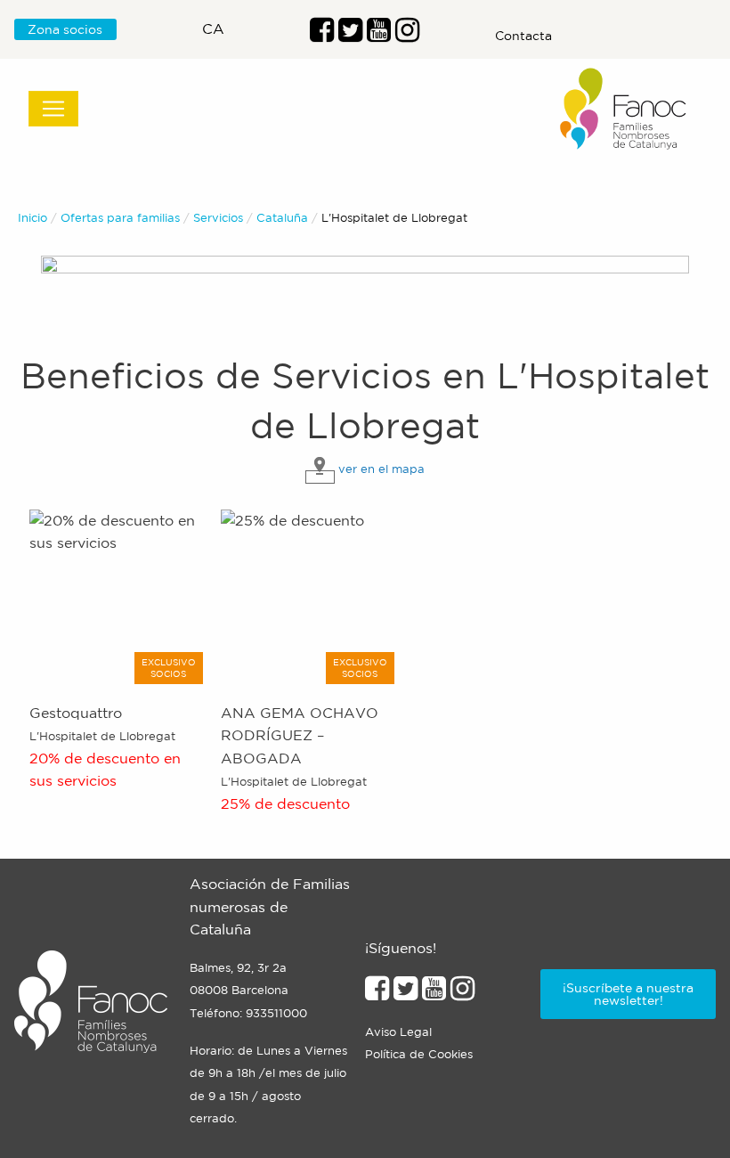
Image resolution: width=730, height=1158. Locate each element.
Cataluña (282, 217)
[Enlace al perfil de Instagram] (462, 993)
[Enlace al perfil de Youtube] (379, 35)
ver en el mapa (381, 469)
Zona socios (65, 29)
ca (213, 28)
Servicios (218, 217)
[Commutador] (53, 108)
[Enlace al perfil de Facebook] (322, 35)
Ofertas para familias (120, 217)
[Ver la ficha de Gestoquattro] (118, 597)
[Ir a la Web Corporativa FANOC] (624, 109)
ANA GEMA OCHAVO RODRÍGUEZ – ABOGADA (299, 735)
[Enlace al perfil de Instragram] (407, 35)
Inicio (32, 217)
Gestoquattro (75, 713)
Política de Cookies (419, 1054)
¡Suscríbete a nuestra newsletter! (628, 994)
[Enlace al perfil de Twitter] (350, 35)
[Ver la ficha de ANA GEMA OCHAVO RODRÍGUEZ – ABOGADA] (310, 597)
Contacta (523, 36)
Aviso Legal (398, 1032)
